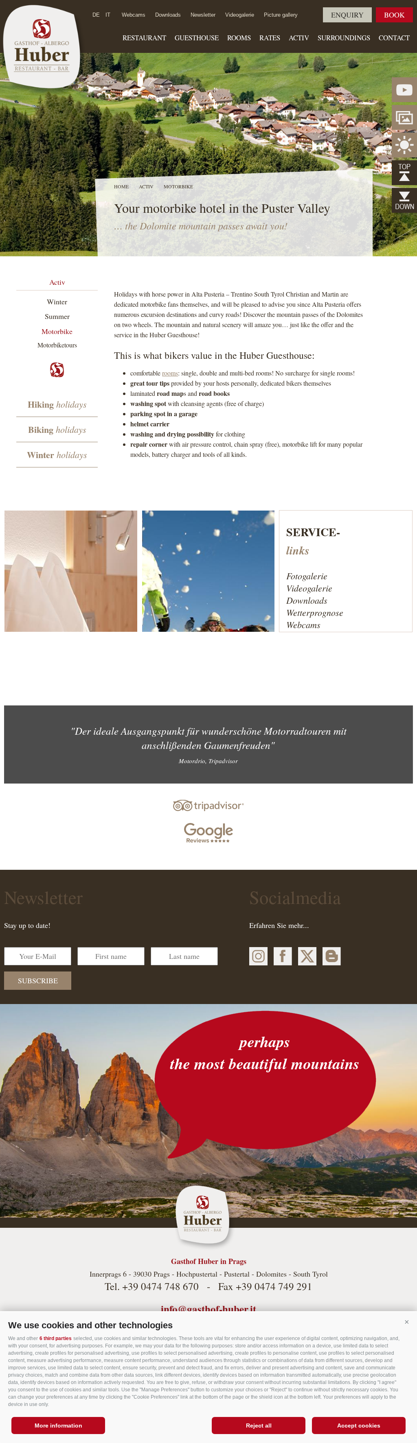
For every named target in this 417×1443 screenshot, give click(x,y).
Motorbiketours (57, 345)
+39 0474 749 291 (274, 1286)
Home (121, 186)
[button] (407, 1322)
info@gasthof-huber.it (208, 1308)
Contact (394, 37)
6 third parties (56, 1338)
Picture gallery (281, 15)
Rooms (239, 37)
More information (58, 1425)
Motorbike (57, 331)
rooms (170, 373)
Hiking (57, 404)
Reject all (259, 1425)
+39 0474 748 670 (160, 1286)
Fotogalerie (306, 576)
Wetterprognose (314, 612)
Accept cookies (358, 1425)
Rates (269, 37)
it (107, 15)
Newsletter (203, 15)
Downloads (168, 15)
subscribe (38, 980)
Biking (57, 429)
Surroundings (344, 37)
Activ (299, 37)
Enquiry (347, 15)
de (96, 15)
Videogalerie (239, 15)
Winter (57, 301)
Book (394, 15)
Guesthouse (197, 37)
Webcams (133, 15)
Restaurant (144, 37)
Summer (57, 316)
